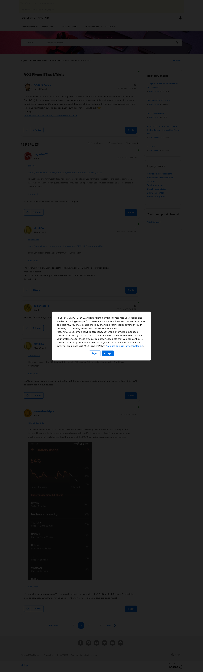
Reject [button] (95, 353)
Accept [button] (107, 353)
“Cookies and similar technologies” (124, 345)
